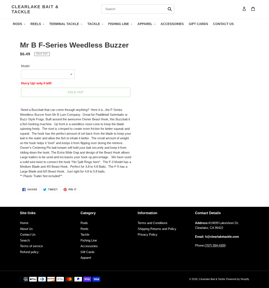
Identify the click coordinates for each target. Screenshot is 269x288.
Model (25, 66)
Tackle (84, 234)
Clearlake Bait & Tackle (35, 9)
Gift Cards (87, 252)
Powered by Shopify (237, 279)
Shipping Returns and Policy (157, 229)
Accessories (89, 246)
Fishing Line (88, 240)
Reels (84, 229)
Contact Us (28, 234)
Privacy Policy (147, 234)
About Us (26, 229)
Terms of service (31, 246)
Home (24, 223)
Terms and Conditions (152, 223)
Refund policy (29, 252)
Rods (84, 223)
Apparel (85, 257)
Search (25, 240)
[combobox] (137, 9)
